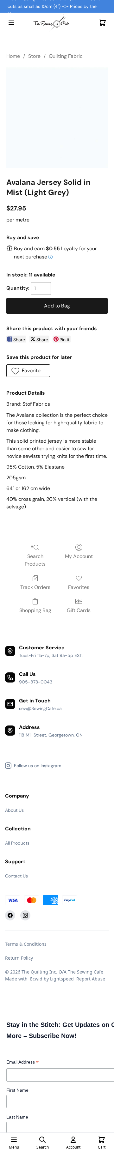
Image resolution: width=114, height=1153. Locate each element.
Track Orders (35, 587)
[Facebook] (10, 915)
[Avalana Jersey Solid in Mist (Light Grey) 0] (57, 117)
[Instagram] (25, 915)
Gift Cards (79, 610)
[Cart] (102, 22)
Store (34, 56)
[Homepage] (57, 23)
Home (13, 56)
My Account (79, 556)
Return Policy (19, 958)
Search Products (35, 560)
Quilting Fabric (66, 56)
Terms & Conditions (26, 944)
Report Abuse (90, 979)
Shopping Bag (35, 610)
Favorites (78, 587)
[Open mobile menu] (11, 22)
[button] (28, 370)
